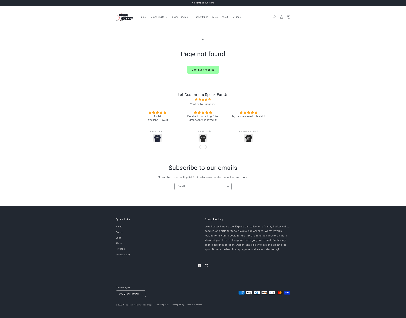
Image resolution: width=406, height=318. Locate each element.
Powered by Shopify (145, 305)
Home (119, 226)
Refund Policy (123, 254)
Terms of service (194, 305)
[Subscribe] (227, 186)
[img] (203, 99)
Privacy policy (178, 305)
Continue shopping (203, 69)
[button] (158, 17)
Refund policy (163, 305)
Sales (118, 237)
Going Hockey (129, 305)
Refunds (120, 249)
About (119, 243)
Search (119, 232)
